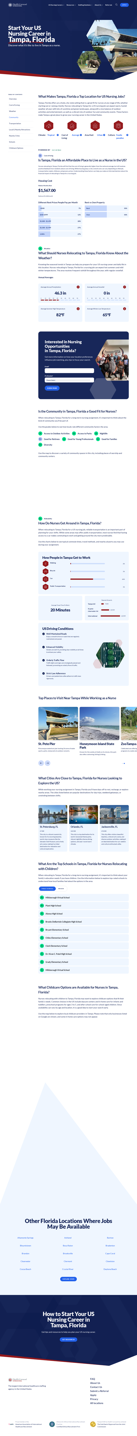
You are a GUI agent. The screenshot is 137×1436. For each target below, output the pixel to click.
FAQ (92, 1379)
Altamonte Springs (25, 1237)
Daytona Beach (110, 1269)
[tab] (47, 889)
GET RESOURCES (68, 1339)
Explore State (69, 1279)
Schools (12, 142)
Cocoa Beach (25, 1269)
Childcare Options (16, 148)
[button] (56, 5)
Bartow (110, 1237)
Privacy (94, 1399)
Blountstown (25, 1245)
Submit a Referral (99, 1391)
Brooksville (68, 1253)
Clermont (68, 1261)
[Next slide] (47, 763)
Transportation (15, 123)
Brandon (25, 1253)
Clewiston (110, 1261)
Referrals (108, 5)
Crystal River (68, 1269)
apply (124, 5)
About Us (95, 1383)
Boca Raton (68, 1245)
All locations (96, 1403)
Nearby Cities (14, 136)
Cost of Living (14, 105)
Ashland (67, 1237)
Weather (12, 111)
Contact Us (96, 1387)
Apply (93, 1395)
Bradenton (110, 1245)
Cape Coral (110, 1253)
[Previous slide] (41, 763)
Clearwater (25, 1261)
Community (13, 117)
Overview (13, 99)
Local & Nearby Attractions (19, 129)
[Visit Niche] (56, 150)
